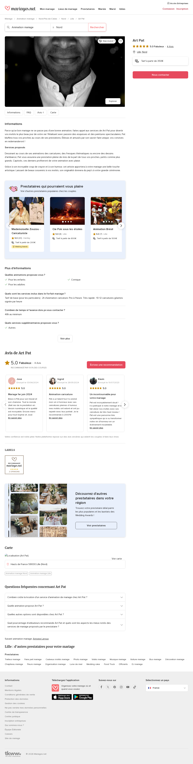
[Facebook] (101, 687)
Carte (53, 112)
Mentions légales (13, 690)
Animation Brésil (103, 229)
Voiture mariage (137, 659)
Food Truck (109, 664)
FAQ (29, 112)
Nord (64, 18)
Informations (13, 112)
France (156, 688)
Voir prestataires (96, 525)
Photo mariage (81, 659)
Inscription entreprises (15, 721)
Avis (40, 112)
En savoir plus (15, 418)
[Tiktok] (134, 687)
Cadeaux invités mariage (58, 659)
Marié (112, 9)
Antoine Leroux (41, 638)
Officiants (123, 664)
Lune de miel (76, 664)
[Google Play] (83, 699)
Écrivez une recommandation (106, 364)
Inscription (182, 8)
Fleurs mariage (34, 664)
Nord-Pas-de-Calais (48, 18)
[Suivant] (121, 225)
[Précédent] (9, 225)
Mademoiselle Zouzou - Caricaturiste (26, 231)
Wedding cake (93, 664)
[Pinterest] (114, 687)
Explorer (113, 101)
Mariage (9, 18)
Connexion (168, 8)
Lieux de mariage (67, 9)
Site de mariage (12, 738)
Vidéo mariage (99, 659)
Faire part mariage (33, 659)
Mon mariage (47, 9)
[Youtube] (128, 687)
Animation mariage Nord (16, 573)
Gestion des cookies (15, 703)
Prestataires (88, 9)
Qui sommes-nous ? (14, 725)
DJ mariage (137, 664)
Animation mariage (26, 18)
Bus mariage (155, 659)
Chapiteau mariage (14, 664)
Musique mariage (118, 659)
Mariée (102, 9)
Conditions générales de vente (20, 694)
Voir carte (117, 558)
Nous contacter (160, 74)
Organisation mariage (55, 664)
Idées (122, 9)
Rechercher (97, 27)
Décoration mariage (174, 659)
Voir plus (65, 338)
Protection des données (16, 699)
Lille (72, 18)
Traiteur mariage (12, 659)
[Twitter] (108, 687)
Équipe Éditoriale (13, 729)
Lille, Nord (142, 51)
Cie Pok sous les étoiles (67, 229)
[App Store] (62, 699)
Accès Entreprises (179, 3)
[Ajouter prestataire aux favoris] (120, 41)
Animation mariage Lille (40, 573)
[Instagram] (121, 687)
